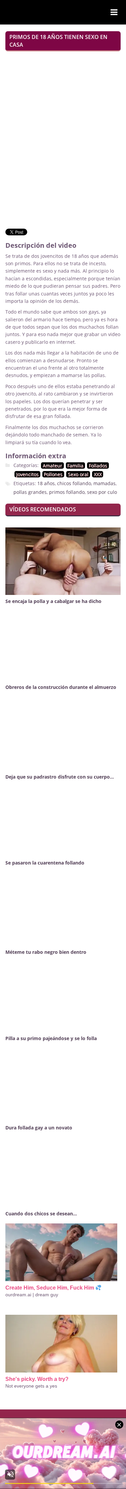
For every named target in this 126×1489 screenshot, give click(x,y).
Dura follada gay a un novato (38, 1127)
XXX (98, 474)
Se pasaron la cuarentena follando (44, 862)
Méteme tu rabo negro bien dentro (45, 952)
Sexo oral (78, 474)
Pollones (53, 474)
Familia (75, 465)
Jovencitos (27, 474)
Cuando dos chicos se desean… (41, 1213)
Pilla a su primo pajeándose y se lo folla (51, 1038)
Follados (98, 465)
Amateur (52, 465)
